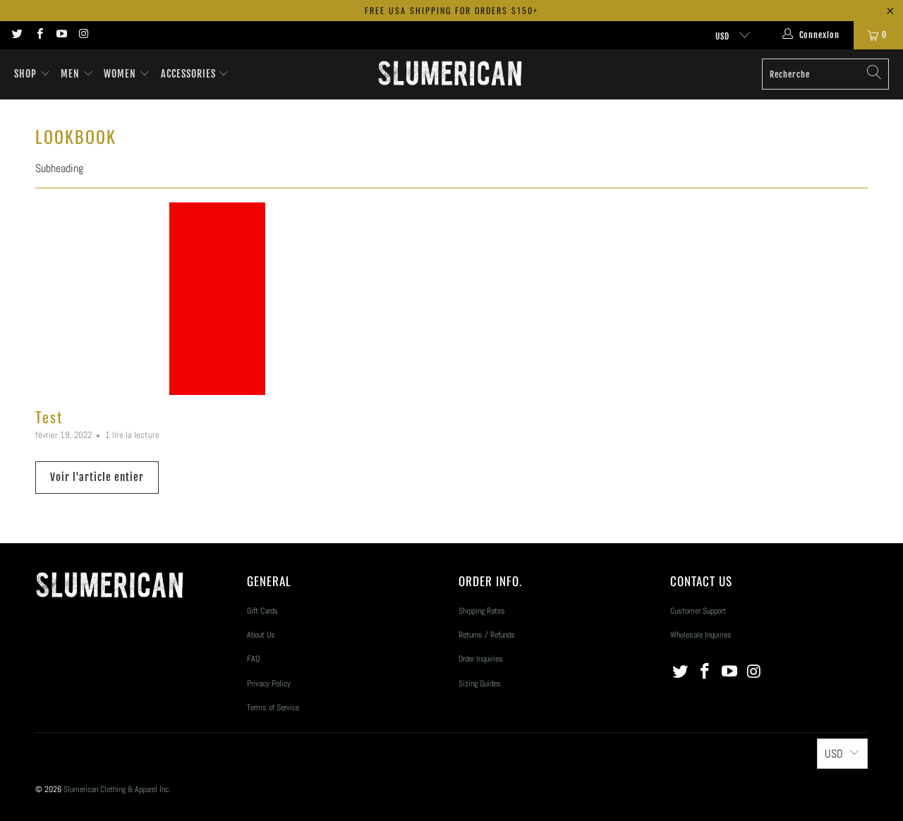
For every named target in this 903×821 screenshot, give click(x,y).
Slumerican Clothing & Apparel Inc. (117, 789)
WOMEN (121, 74)
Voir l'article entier (97, 477)
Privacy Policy (269, 683)
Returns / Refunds (487, 634)
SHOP (25, 74)
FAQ (253, 658)
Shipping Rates (482, 610)
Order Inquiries (481, 658)
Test (49, 416)
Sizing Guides (480, 683)
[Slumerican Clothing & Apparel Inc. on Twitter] (17, 35)
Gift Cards (262, 610)
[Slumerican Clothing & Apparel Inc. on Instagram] (83, 35)
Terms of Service (273, 707)
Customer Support (698, 610)
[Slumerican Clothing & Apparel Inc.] (449, 74)
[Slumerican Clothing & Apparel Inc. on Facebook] (38, 35)
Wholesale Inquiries (701, 634)
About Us (261, 634)
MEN (72, 74)
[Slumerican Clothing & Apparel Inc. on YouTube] (61, 35)
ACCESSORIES (190, 74)
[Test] (169, 298)
